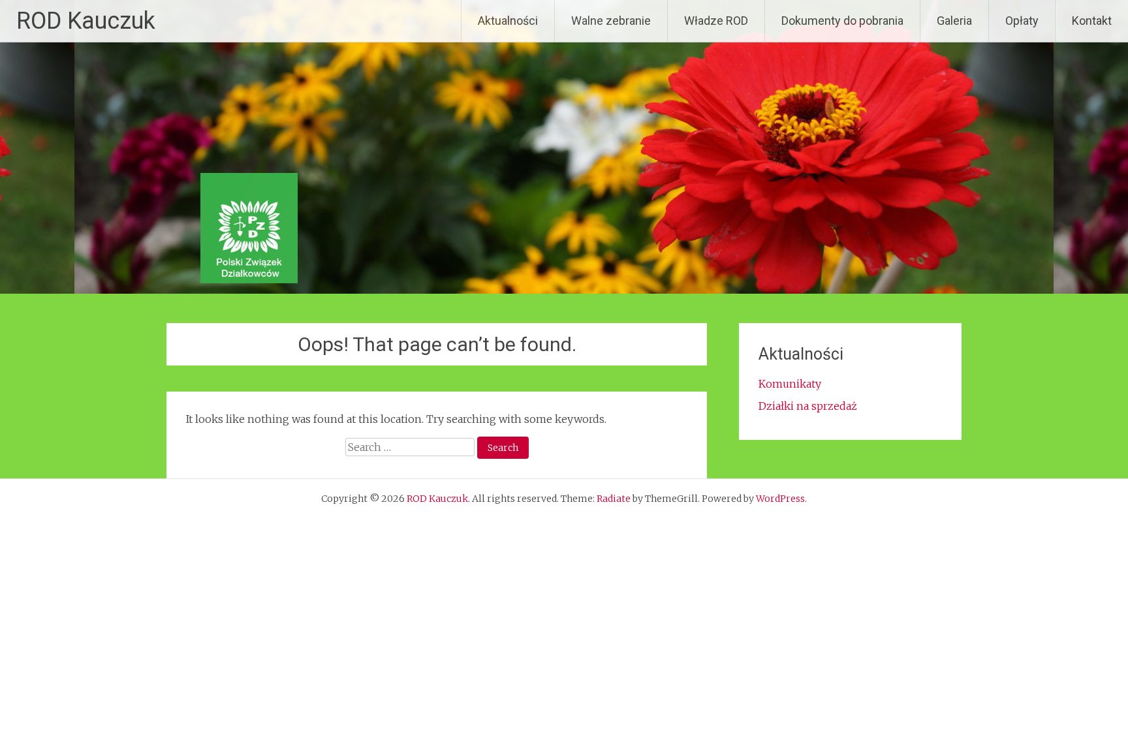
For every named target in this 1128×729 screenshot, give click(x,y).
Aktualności (508, 20)
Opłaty (1022, 20)
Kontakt (1092, 20)
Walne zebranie (611, 20)
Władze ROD (716, 20)
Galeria (954, 20)
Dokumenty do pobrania (842, 20)
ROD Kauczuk (85, 21)
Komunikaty (790, 383)
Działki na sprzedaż (808, 405)
